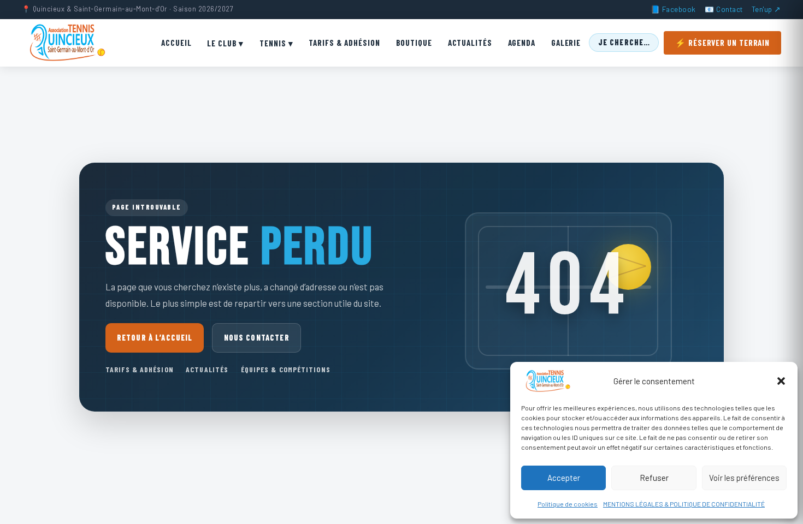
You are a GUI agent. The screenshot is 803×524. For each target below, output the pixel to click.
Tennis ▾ (276, 43)
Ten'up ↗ (766, 9)
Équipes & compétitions (285, 369)
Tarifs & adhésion (139, 369)
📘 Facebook (673, 9)
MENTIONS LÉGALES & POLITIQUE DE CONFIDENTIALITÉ (684, 504)
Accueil (176, 42)
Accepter (563, 478)
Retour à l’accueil (155, 337)
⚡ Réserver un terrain (722, 42)
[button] (781, 381)
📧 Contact (724, 9)
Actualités (470, 42)
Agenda (521, 42)
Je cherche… (624, 42)
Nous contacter (257, 337)
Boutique (414, 42)
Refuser (654, 478)
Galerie (566, 42)
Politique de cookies (568, 504)
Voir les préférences (744, 478)
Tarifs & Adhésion (344, 42)
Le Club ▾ (225, 43)
